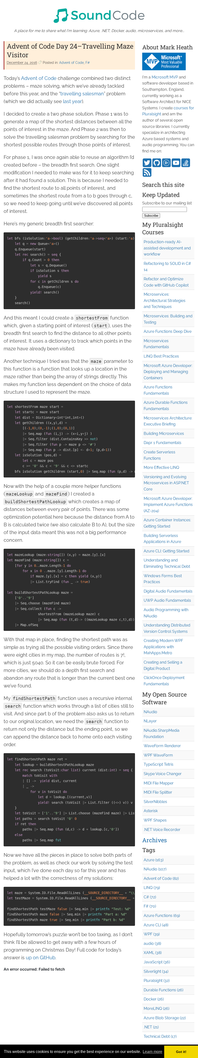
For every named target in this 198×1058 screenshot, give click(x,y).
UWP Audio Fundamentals (167, 600)
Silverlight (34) (156, 971)
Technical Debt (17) (160, 1036)
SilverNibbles (155, 801)
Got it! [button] (181, 1052)
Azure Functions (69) (162, 915)
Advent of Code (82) (161, 878)
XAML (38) (153, 952)
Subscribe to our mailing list (167, 203)
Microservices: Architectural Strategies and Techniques (164, 300)
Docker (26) (154, 999)
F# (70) (150, 906)
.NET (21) (151, 1027)
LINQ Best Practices (161, 356)
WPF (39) (152, 934)
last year (72, 101)
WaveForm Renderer (162, 746)
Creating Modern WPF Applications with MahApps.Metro (163, 646)
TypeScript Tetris (158, 764)
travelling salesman (82, 94)
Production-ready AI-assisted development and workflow (167, 248)
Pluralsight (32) (157, 980)
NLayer (150, 721)
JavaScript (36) (157, 962)
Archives (154, 840)
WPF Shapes (155, 820)
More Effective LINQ (161, 467)
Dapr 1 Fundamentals (162, 442)
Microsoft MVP (165, 77)
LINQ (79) (152, 887)
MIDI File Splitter (158, 792)
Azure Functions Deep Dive (167, 331)
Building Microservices (164, 433)
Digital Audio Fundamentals (168, 591)
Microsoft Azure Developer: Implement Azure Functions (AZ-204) (168, 504)
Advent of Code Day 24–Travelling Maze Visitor (70, 50)
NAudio (150, 712)
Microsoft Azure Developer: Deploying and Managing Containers (168, 371)
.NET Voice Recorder (162, 829)
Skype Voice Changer (163, 773)
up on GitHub (40, 957)
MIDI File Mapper (159, 783)
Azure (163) (153, 860)
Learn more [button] (152, 1052)
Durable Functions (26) (163, 990)
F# (87, 63)
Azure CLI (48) (156, 925)
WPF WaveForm (158, 755)
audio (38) (152, 943)
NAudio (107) (155, 869)
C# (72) (150, 897)
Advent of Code (71, 63)
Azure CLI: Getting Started (166, 551)
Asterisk (151, 811)
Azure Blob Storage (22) (165, 1018)
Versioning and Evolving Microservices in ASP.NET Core (166, 483)
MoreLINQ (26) (156, 1008)
